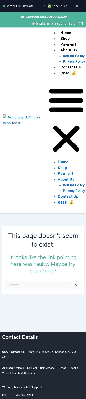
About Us (69, 50)
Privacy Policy (74, 61)
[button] (66, 120)
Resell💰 (68, 73)
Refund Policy (74, 56)
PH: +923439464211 (17, 395)
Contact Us (71, 67)
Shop (65, 38)
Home (66, 32)
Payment (68, 44)
